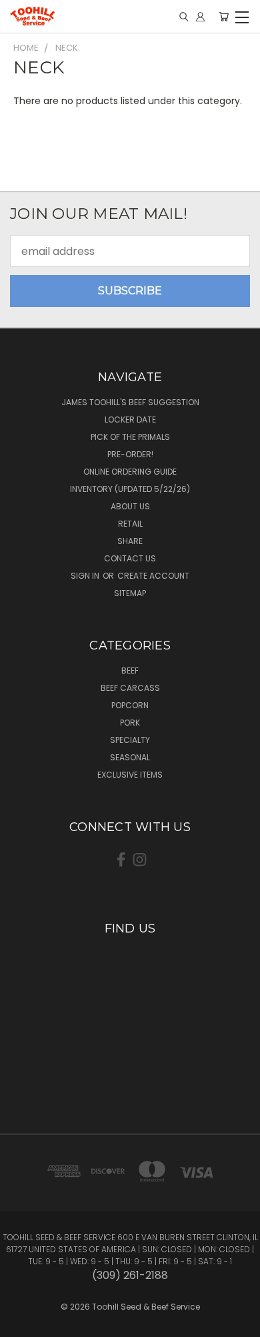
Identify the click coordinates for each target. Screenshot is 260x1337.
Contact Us (130, 558)
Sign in (86, 575)
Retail (130, 523)
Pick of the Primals (130, 437)
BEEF (130, 670)
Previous (21, 1314)
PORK (130, 722)
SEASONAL (130, 757)
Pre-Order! (130, 454)
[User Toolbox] (200, 17)
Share (130, 541)
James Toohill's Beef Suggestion (130, 402)
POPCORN (130, 705)
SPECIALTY (130, 740)
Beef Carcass (130, 688)
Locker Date (130, 419)
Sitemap (130, 593)
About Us (130, 506)
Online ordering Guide (130, 471)
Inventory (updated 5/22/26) (130, 489)
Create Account (153, 575)
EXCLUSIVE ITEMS (130, 774)
